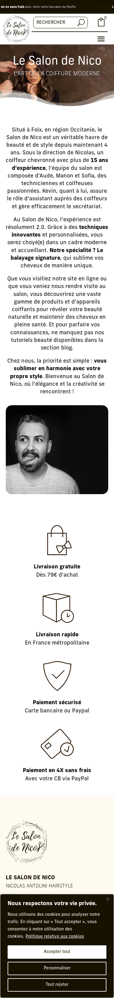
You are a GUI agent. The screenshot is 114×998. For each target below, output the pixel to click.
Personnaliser (57, 968)
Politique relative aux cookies (55, 936)
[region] (57, 946)
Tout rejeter (57, 984)
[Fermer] (107, 899)
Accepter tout (57, 952)
